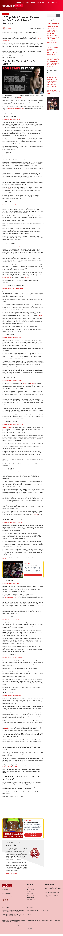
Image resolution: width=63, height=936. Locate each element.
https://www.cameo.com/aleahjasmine (11, 119)
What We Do (29, 887)
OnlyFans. (27, 277)
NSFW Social (54, 2)
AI (48, 2)
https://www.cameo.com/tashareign (11, 246)
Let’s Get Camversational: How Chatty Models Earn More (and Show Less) (53, 59)
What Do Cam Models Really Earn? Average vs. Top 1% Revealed (53, 37)
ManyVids (10, 766)
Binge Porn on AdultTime (33, 575)
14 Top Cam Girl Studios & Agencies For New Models (53, 42)
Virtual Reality (41, 2)
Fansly (16, 766)
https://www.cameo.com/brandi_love (11, 337)
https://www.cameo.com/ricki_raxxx (11, 204)
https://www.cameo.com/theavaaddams (12, 657)
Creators (19, 5)
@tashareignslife (6, 277)
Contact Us (29, 891)
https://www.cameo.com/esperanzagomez (12, 288)
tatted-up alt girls (7, 427)
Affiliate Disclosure (31, 899)
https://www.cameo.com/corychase (11, 156)
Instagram (10, 597)
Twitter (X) (25, 383)
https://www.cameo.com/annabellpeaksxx (12, 424)
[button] (16, 9)
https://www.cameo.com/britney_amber (12, 380)
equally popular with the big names (15, 108)
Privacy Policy (30, 893)
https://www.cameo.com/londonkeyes (11, 472)
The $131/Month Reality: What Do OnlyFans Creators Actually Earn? (53, 25)
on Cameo (20, 97)
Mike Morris (8, 28)
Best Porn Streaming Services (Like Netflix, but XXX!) (53, 92)
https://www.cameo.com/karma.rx (10, 583)
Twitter (10, 189)
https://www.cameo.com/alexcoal (10, 619)
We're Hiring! (31, 889)
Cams (27, 2)
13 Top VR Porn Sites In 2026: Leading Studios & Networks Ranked (53, 83)
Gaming (33, 2)
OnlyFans (32, 383)
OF (15, 597)
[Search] (58, 15)
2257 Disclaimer (30, 897)
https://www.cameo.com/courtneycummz (12, 522)
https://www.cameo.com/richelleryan (11, 695)
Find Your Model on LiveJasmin (33, 834)
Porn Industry (20, 2)
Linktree (4, 189)
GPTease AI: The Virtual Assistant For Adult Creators (53, 54)
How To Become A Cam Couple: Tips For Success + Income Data (53, 65)
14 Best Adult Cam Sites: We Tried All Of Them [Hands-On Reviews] (53, 77)
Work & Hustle (5, 13)
